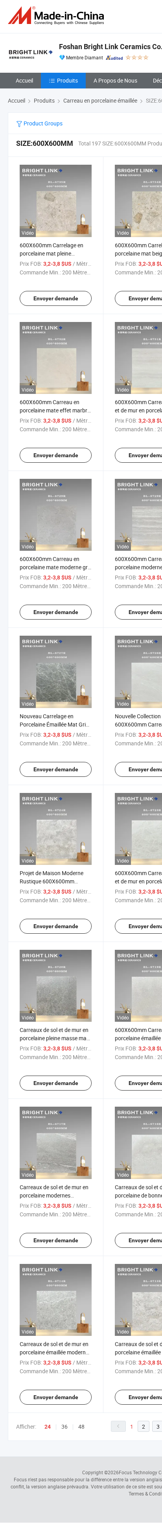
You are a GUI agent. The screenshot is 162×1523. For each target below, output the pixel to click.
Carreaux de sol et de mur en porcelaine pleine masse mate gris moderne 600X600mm (55, 1038)
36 (64, 1426)
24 (47, 1427)
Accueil (24, 80)
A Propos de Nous (115, 80)
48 (81, 1426)
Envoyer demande (55, 298)
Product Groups (42, 123)
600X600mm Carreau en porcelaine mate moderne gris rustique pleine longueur (56, 567)
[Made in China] (57, 15)
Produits (67, 80)
